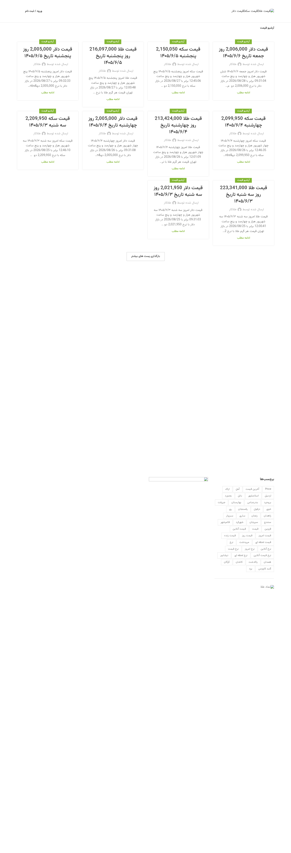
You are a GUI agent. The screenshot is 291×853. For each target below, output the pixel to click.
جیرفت (221, 502)
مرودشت (244, 542)
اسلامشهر (253, 496)
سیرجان (253, 522)
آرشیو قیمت (243, 41)
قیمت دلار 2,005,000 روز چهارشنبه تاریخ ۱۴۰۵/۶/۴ (112, 122)
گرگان (227, 562)
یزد (250, 569)
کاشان (239, 562)
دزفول (257, 509)
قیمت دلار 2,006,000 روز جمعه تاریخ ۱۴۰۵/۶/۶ (243, 53)
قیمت (255, 529)
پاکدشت (253, 562)
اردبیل (268, 496)
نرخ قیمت (233, 549)
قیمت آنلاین (239, 529)
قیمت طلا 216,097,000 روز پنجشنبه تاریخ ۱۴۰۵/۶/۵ (113, 56)
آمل (238, 489)
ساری (242, 516)
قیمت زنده (230, 536)
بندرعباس (252, 502)
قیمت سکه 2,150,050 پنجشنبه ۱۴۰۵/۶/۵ (178, 53)
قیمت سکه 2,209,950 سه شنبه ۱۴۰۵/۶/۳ (47, 122)
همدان (267, 562)
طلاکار (233, 64)
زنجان (254, 516)
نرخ (231, 542)
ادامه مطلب (243, 93)
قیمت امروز (264, 536)
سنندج (267, 522)
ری (230, 509)
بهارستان (236, 502)
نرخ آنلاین (266, 549)
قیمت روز (247, 536)
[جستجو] (19, 11)
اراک (227, 489)
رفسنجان (243, 509)
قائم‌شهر (225, 522)
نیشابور (224, 555)
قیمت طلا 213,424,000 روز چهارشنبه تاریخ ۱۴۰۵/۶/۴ (178, 125)
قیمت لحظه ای (263, 542)
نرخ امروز (250, 549)
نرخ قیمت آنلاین (262, 555)
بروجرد (267, 502)
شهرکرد (239, 522)
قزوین (268, 529)
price (268, 489)
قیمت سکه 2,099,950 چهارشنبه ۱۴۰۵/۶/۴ (243, 122)
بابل (240, 496)
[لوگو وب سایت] (253, 11)
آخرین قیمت (252, 489)
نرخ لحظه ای (240, 555)
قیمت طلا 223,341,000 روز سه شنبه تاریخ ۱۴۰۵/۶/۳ (243, 194)
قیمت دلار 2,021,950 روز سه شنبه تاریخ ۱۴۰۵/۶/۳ (178, 191)
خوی (268, 509)
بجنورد (228, 496)
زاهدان (267, 516)
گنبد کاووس (264, 569)
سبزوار (229, 516)
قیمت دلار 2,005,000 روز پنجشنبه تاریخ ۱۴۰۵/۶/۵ (47, 53)
